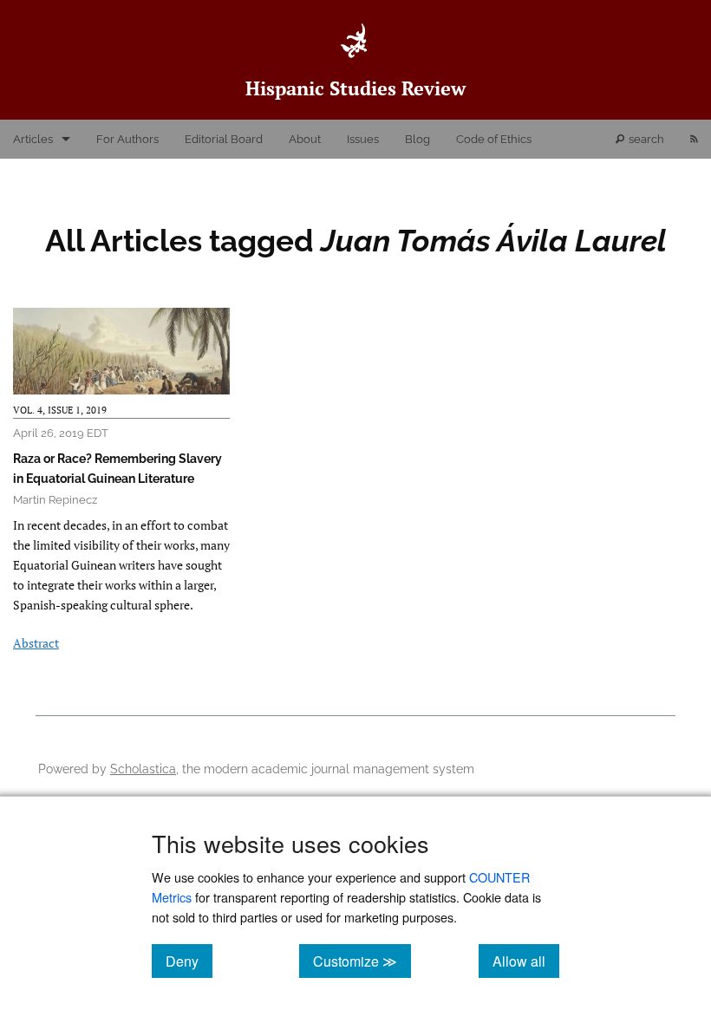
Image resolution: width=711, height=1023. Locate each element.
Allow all (525, 960)
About (305, 139)
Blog (417, 139)
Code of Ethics (494, 139)
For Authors (127, 139)
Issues (363, 139)
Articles (33, 139)
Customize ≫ (362, 960)
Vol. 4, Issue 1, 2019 (60, 410)
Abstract (36, 643)
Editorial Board (224, 139)
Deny (189, 960)
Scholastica (143, 768)
